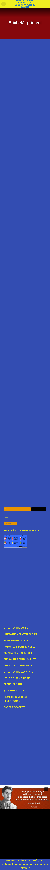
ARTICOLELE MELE (20, 186)
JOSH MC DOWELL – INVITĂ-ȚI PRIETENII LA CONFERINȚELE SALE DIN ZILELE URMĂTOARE (23, 410)
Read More (7, 118)
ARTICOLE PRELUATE (21, 118)
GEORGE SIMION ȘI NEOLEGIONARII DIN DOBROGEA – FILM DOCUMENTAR (24, 95)
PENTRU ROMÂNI (32, 118)
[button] (46, 789)
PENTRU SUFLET (30, 492)
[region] (25, 797)
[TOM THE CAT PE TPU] (25, 756)
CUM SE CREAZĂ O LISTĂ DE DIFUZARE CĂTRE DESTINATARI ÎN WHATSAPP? (23, 295)
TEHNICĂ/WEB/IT (31, 318)
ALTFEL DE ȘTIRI (19, 374)
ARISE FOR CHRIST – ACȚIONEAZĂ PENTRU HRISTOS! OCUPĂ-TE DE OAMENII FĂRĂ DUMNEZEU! (23, 348)
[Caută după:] (17, 509)
